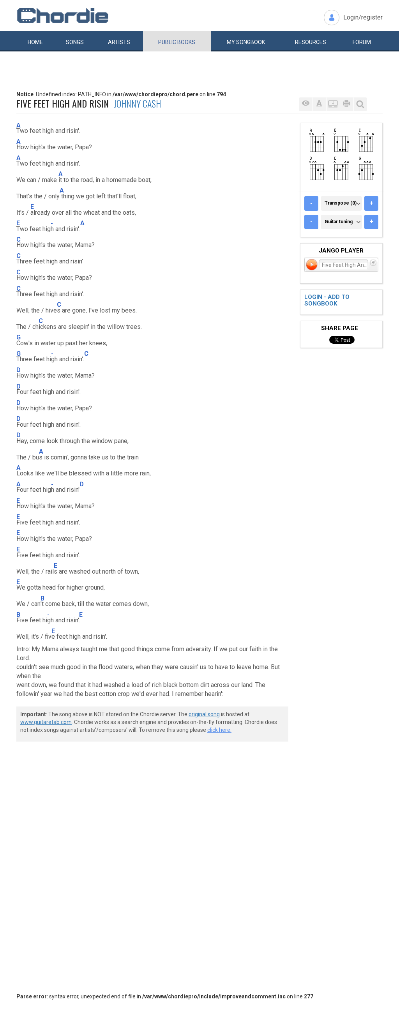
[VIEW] (305, 104)
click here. (219, 730)
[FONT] (319, 104)
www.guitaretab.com (46, 722)
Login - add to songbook (327, 300)
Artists (119, 42)
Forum (362, 42)
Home (35, 42)
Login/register (363, 17)
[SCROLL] (333, 104)
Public (176, 42)
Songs (75, 42)
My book (246, 42)
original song (204, 714)
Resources (310, 42)
